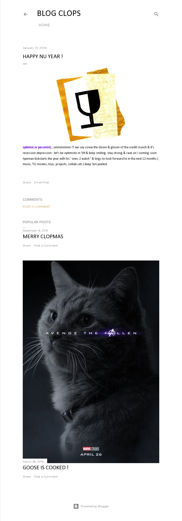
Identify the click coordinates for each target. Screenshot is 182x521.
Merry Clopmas (43, 237)
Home (44, 25)
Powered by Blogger (95, 506)
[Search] (156, 13)
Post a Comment (36, 206)
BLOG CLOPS (59, 13)
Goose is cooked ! (45, 468)
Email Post (41, 182)
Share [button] (27, 182)
